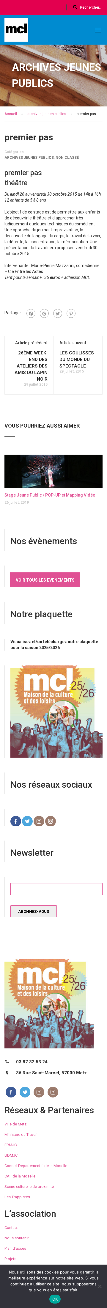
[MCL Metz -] (16, 31)
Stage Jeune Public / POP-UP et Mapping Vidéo (49, 495)
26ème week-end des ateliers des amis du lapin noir (31, 366)
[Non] (100, 1286)
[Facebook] (30, 313)
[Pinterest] (71, 313)
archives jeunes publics (29, 158)
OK (55, 1299)
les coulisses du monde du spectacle (76, 359)
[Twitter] (57, 313)
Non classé (67, 158)
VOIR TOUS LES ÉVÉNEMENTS (45, 580)
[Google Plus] (44, 313)
